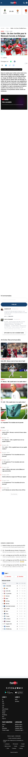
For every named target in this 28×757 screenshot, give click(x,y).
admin (5, 57)
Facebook (14, 748)
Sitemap (21, 748)
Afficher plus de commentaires (14, 332)
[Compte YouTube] (17, 688)
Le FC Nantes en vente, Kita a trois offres (13, 490)
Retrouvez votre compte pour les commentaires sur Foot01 (13, 741)
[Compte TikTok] (15, 688)
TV (1, 400)
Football (22, 744)
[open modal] (26, 3)
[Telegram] (6, 65)
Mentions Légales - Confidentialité (14, 736)
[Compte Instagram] (11, 688)
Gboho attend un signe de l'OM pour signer (14, 476)
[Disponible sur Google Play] (9, 692)
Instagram (22, 746)
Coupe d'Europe (5, 359)
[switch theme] (24, 3)
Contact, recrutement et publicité (14, 738)
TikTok (8, 748)
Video (2, 31)
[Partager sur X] (2, 65)
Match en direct (8, 746)
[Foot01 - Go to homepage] (14, 683)
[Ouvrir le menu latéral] (1, 3)
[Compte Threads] (22, 688)
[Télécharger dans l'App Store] (19, 692)
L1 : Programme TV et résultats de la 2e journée (13, 462)
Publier (14, 304)
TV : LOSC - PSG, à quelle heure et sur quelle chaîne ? (14, 448)
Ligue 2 (3, 420)
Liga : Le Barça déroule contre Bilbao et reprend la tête (13, 470)
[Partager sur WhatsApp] (11, 61)
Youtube (15, 746)
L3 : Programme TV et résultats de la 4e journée (13, 483)
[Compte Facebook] (9, 688)
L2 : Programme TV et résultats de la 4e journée (13, 455)
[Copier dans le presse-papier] (9, 65)
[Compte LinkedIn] (13, 688)
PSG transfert (15, 744)
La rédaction (7, 744)
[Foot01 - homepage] (14, 2)
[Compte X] (7, 688)
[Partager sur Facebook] (14, 61)
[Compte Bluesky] (20, 688)
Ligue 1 (3, 379)
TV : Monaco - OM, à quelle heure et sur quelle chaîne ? (13, 440)
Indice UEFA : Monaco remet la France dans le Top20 (14, 433)
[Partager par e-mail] (13, 65)
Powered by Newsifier (14, 752)
